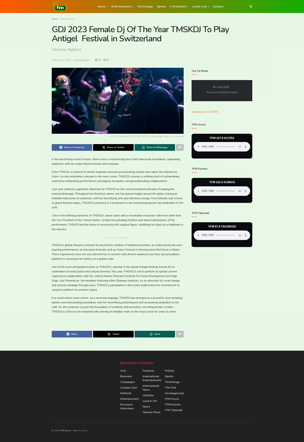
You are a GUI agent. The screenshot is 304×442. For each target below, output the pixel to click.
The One (170, 388)
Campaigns (127, 382)
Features (148, 371)
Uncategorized (174, 393)
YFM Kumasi (173, 404)
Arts (123, 371)
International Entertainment (152, 378)
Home (55, 18)
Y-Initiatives (178, 6)
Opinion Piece (151, 412)
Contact (218, 6)
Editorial (125, 393)
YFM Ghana (65, 430)
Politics (169, 371)
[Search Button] (251, 6)
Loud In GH (150, 401)
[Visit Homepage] (59, 6)
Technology (145, 6)
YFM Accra (172, 399)
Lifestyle (148, 395)
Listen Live (199, 6)
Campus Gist (128, 388)
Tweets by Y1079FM (205, 112)
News (101, 6)
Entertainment (121, 6)
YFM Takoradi (173, 410)
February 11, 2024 (61, 60)
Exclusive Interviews (127, 406)
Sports (161, 6)
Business (126, 376)
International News (151, 388)
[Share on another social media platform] (180, 147)
